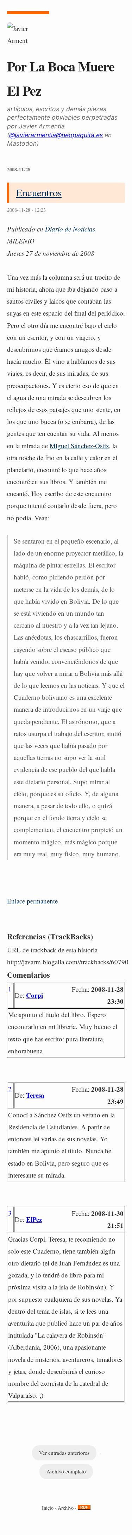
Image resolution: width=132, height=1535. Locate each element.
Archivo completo (66, 1471)
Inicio (48, 1507)
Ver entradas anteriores (64, 1452)
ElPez (34, 1219)
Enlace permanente (32, 900)
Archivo (66, 1507)
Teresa (35, 1095)
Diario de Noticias (70, 228)
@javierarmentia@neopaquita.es (56, 135)
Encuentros (39, 192)
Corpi (34, 995)
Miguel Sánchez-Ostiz (79, 445)
